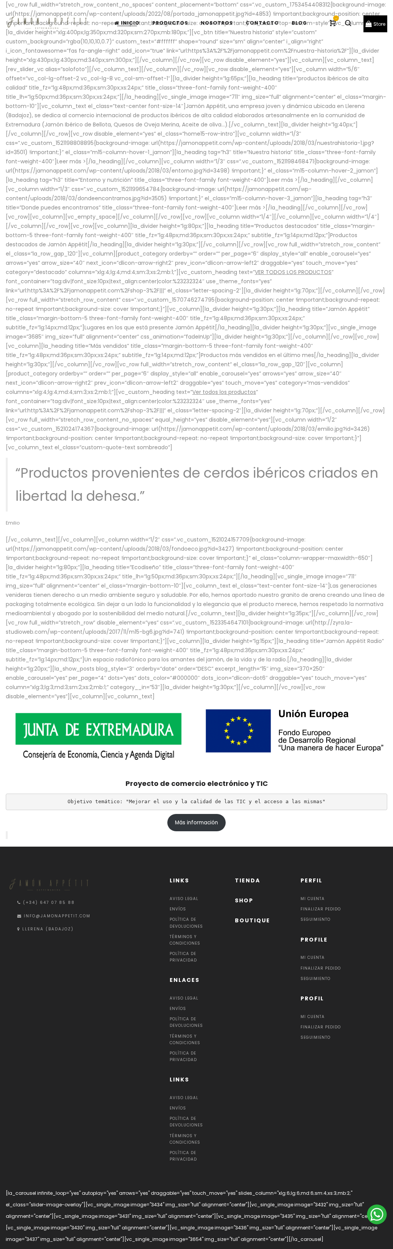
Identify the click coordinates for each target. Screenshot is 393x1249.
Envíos (178, 909)
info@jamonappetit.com (57, 916)
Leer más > (71, 161)
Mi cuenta (313, 899)
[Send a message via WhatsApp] (376, 1214)
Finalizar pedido (321, 909)
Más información (196, 822)
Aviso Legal (184, 899)
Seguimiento (315, 919)
